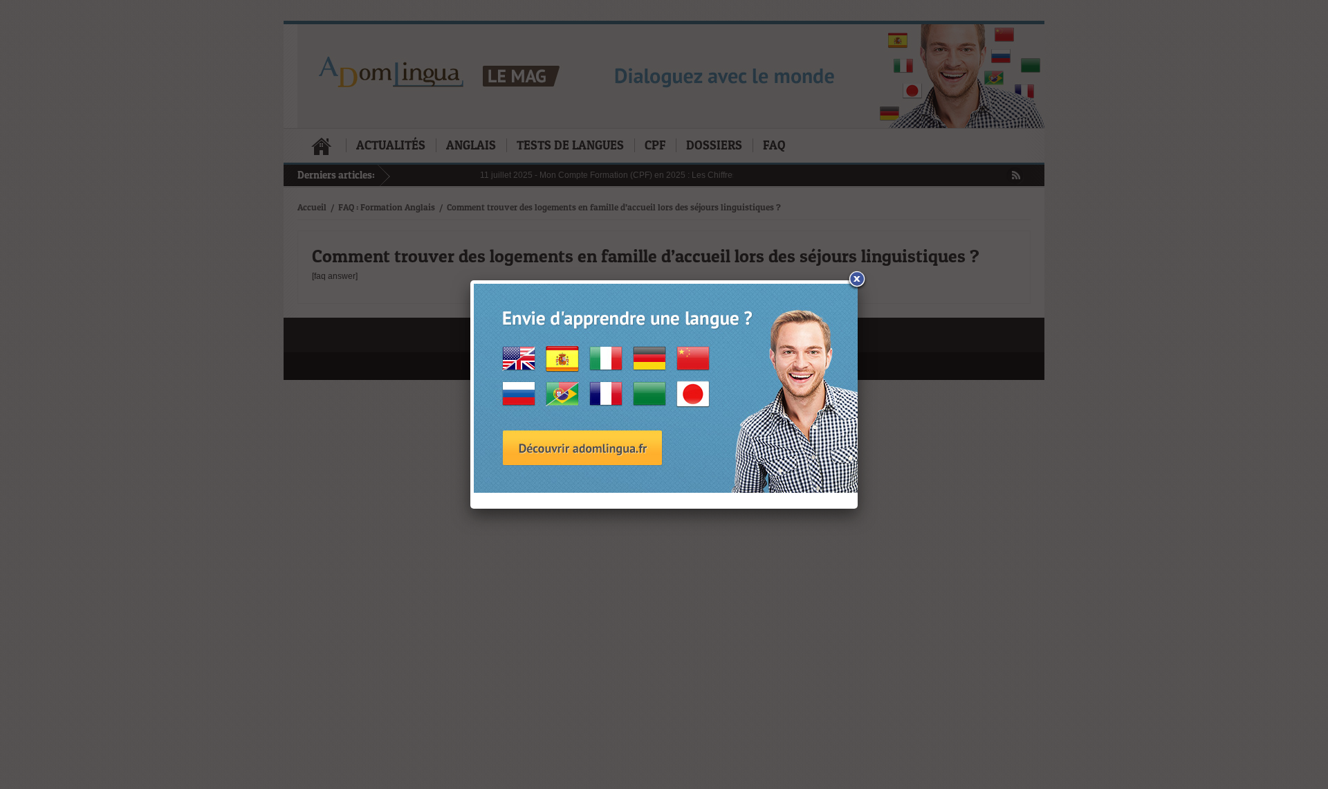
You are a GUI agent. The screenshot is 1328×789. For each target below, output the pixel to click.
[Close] (857, 280)
